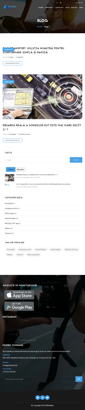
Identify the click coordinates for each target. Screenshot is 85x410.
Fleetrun (8, 233)
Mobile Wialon (10, 218)
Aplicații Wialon (41, 249)
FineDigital (12, 134)
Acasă (40, 8)
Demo (81, 8)
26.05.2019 (36, 177)
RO (79, 3)
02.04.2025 (33, 187)
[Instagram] (42, 398)
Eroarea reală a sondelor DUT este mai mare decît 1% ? (37, 175)
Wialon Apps (9, 213)
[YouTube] (47, 398)
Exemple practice (24, 134)
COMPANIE (49, 8)
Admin (11, 57)
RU (82, 3)
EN (77, 3)
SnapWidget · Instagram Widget (28, 340)
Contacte (59, 8)
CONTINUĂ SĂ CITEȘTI (12, 63)
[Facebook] (38, 398)
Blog (67, 8)
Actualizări (19, 57)
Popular (11, 169)
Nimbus (7, 228)
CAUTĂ (76, 160)
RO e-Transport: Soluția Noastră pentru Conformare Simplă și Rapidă (33, 51)
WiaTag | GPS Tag (11, 223)
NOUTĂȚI (74, 8)
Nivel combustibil (33, 255)
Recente (20, 169)
